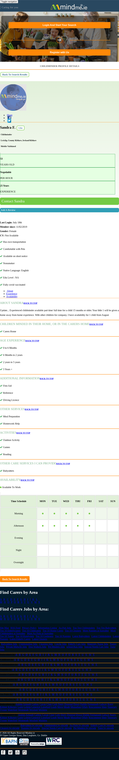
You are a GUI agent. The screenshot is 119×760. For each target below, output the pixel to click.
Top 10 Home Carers (53, 630)
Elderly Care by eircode (102, 725)
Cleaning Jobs (46, 644)
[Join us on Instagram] (24, 755)
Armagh (27, 704)
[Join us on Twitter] (10, 755)
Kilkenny (12, 707)
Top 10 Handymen (24, 636)
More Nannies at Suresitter (96, 630)
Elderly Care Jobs (77, 644)
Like (21, 128)
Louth (54, 707)
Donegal (68, 704)
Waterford (12, 709)
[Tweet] (8, 120)
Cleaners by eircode (9, 728)
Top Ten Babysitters (106, 628)
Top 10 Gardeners (44, 636)
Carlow (35, 704)
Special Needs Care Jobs (96, 646)
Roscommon (95, 707)
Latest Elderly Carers (20, 639)
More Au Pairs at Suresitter (40, 633)
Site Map (4, 628)
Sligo (104, 707)
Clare (49, 704)
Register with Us (59, 52)
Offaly (85, 707)
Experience (11, 293)
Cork (54, 704)
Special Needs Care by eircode (57, 728)
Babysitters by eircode (31, 725)
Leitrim (27, 707)
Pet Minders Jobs (56, 646)
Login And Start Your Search (59, 25)
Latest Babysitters (81, 636)
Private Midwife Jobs (16, 646)
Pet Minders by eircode (84, 728)
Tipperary (112, 707)
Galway (103, 704)
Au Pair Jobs (65, 628)
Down (76, 704)
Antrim (18, 704)
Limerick (35, 707)
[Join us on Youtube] (17, 755)
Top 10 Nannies (63, 636)
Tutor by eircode (106, 728)
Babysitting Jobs (9, 644)
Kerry (110, 704)
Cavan (43, 704)
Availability (12, 296)
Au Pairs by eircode (79, 725)
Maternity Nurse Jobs (97, 644)
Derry (61, 704)
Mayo (60, 707)
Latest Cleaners (39, 639)
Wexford (33, 709)
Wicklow (42, 709)
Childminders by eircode (56, 725)
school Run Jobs (74, 646)
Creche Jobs (60, 644)
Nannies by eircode (30, 728)
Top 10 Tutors (7, 636)
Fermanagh (93, 704)
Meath (67, 707)
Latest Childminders (101, 636)
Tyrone (3, 709)
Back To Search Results (14, 74)
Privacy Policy (29, 628)
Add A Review (8, 210)
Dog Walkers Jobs (37, 646)
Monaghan (76, 707)
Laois (20, 707)
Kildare (3, 707)
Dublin (83, 704)
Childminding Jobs (28, 644)
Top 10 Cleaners (73, 630)
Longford (45, 707)
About (10, 291)
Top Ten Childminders (84, 628)
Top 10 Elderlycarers (10, 630)
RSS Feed (15, 628)
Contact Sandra (13, 201)
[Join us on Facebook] (3, 755)
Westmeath (23, 709)
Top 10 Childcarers (31, 630)
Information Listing (47, 628)
